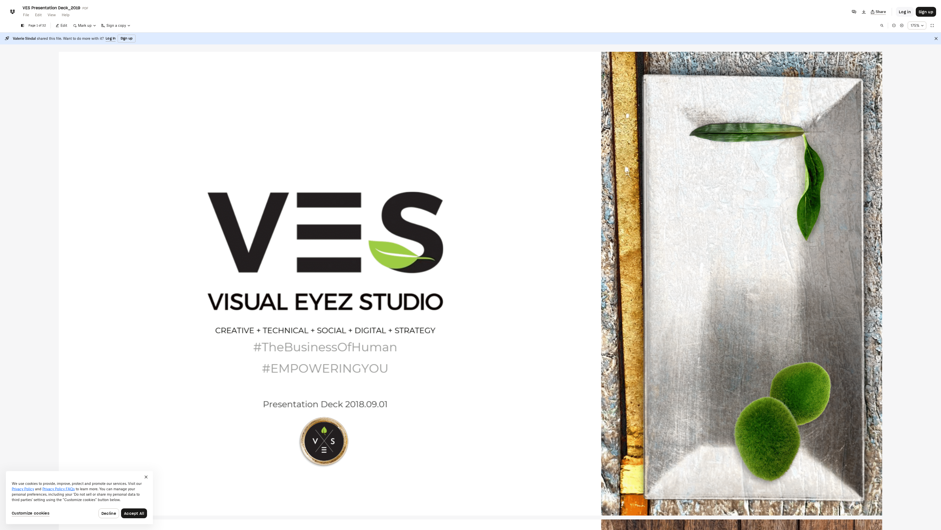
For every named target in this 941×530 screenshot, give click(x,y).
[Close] (936, 38)
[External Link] (324, 441)
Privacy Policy (23, 489)
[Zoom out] (894, 25)
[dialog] (79, 497)
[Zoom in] (902, 25)
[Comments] (854, 12)
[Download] (864, 12)
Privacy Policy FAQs (58, 489)
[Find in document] (882, 25)
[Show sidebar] (22, 25)
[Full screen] (932, 25)
